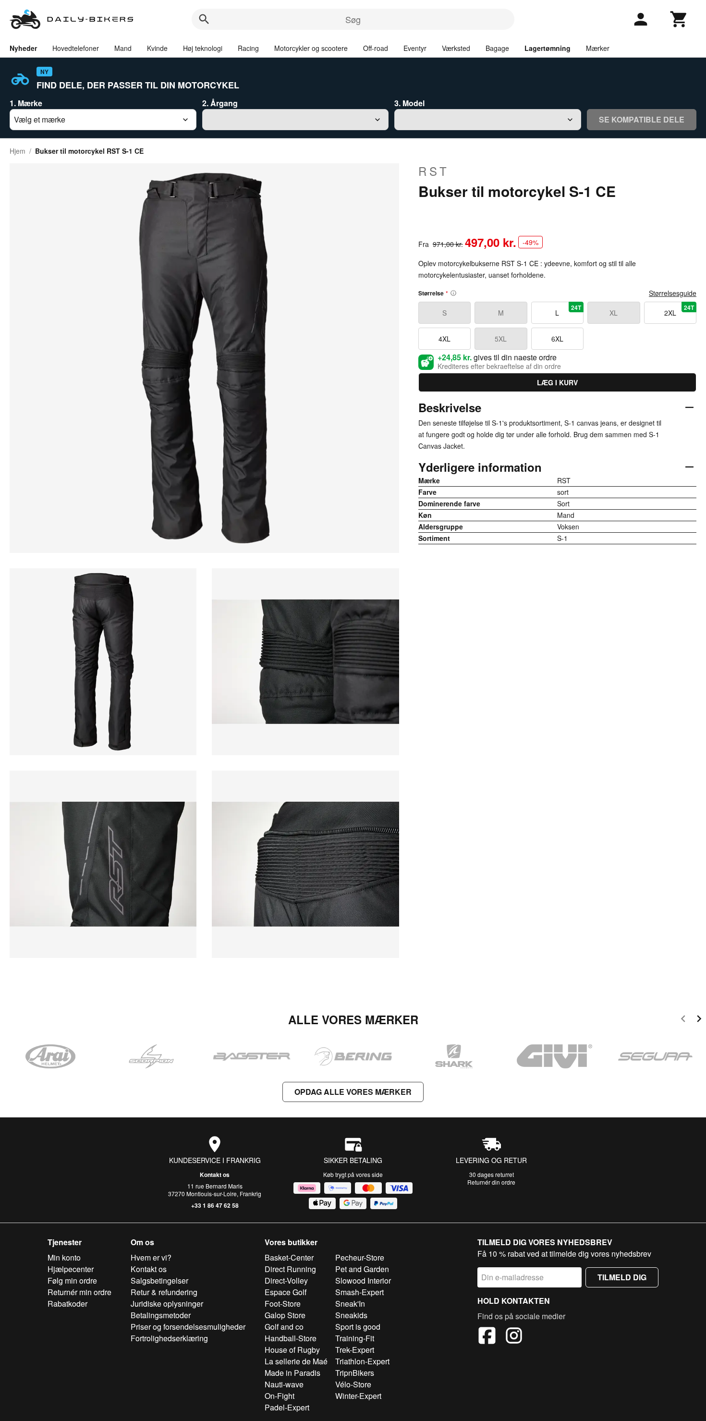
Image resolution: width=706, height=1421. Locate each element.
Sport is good (357, 1326)
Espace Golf (285, 1292)
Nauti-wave (284, 1384)
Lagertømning (547, 48)
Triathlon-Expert (362, 1361)
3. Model (409, 103)
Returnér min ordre (79, 1292)
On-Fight (279, 1395)
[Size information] (453, 293)
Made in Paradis (292, 1372)
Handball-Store (290, 1338)
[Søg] (204, 19)
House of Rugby (292, 1349)
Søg (353, 19)
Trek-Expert (354, 1349)
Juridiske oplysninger (167, 1303)
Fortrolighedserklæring (169, 1338)
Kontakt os (215, 1174)
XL (613, 313)
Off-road (375, 48)
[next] (699, 1020)
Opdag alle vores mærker (353, 1091)
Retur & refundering (164, 1292)
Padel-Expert (287, 1407)
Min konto (64, 1257)
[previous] (683, 1020)
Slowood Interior (363, 1280)
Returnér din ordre (491, 1182)
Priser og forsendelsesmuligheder (188, 1326)
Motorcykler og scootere (311, 48)
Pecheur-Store (359, 1257)
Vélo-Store (353, 1384)
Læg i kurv (557, 382)
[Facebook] (487, 1337)
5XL (501, 338)
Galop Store (285, 1315)
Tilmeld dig (621, 1277)
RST (434, 171)
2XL (679, 310)
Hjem (17, 151)
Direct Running (290, 1268)
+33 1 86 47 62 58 (215, 1205)
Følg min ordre (72, 1280)
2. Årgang (220, 103)
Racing (248, 48)
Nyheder (23, 48)
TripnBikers (354, 1372)
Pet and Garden (362, 1268)
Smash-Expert (359, 1292)
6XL (557, 338)
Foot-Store (283, 1303)
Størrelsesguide (672, 293)
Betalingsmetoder (161, 1315)
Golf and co (284, 1326)
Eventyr (414, 48)
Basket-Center (289, 1257)
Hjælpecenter (71, 1268)
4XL (444, 338)
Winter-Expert (358, 1395)
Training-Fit (354, 1338)
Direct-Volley (286, 1280)
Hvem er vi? (151, 1257)
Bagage (497, 48)
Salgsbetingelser (159, 1280)
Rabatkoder (67, 1303)
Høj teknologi (202, 48)
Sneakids (351, 1315)
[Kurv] (679, 19)
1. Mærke (26, 103)
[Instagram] (513, 1337)
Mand (123, 48)
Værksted (456, 48)
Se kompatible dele (641, 119)
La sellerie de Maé (296, 1361)
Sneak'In (350, 1303)
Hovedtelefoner (75, 48)
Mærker (597, 48)
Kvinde (157, 48)
